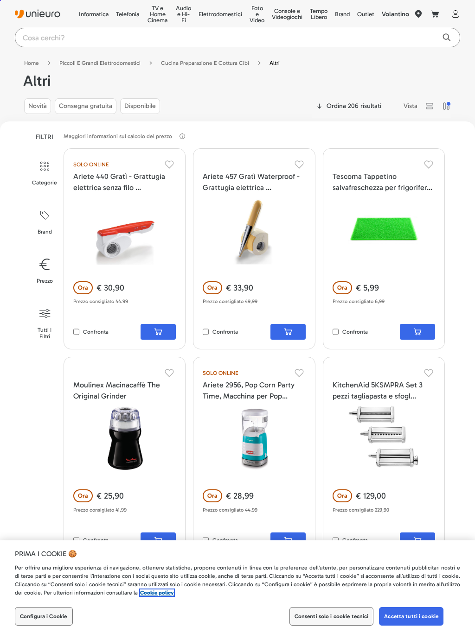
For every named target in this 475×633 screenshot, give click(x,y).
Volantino (395, 14)
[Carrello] (435, 14)
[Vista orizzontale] (429, 106)
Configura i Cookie (43, 616)
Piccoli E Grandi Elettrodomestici (100, 63)
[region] (237, 586)
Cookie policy (157, 592)
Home (31, 63)
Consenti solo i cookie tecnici (332, 616)
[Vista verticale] (446, 106)
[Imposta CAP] (418, 14)
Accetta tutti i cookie (411, 616)
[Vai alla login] (453, 14)
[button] (429, 106)
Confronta (96, 332)
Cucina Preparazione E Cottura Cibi (205, 63)
